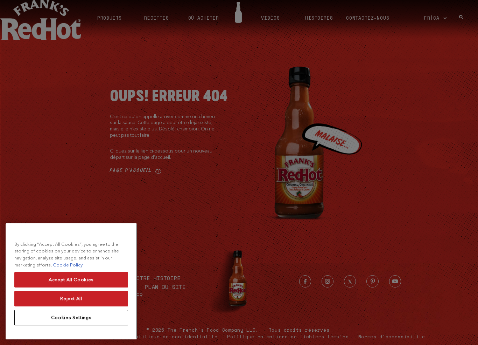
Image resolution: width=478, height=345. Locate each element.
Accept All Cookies (71, 279)
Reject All (71, 298)
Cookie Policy (68, 265)
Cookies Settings (71, 317)
